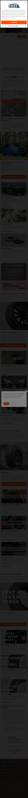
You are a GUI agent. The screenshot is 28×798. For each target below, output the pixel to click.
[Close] (26, 2)
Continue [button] (14, 22)
